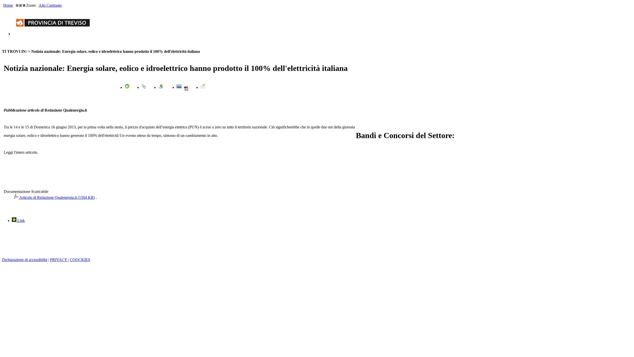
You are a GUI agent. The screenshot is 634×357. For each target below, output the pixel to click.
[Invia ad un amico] (202, 87)
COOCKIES (80, 260)
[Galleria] (179, 87)
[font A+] (20, 5)
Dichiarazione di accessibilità (24, 260)
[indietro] (127, 87)
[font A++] (24, 5)
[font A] (17, 5)
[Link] (143, 87)
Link (20, 220)
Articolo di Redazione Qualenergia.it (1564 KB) (57, 197)
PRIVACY (59, 260)
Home (8, 5)
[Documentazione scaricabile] (160, 87)
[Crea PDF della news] (186, 90)
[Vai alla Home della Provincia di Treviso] (54, 34)
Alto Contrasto (50, 5)
